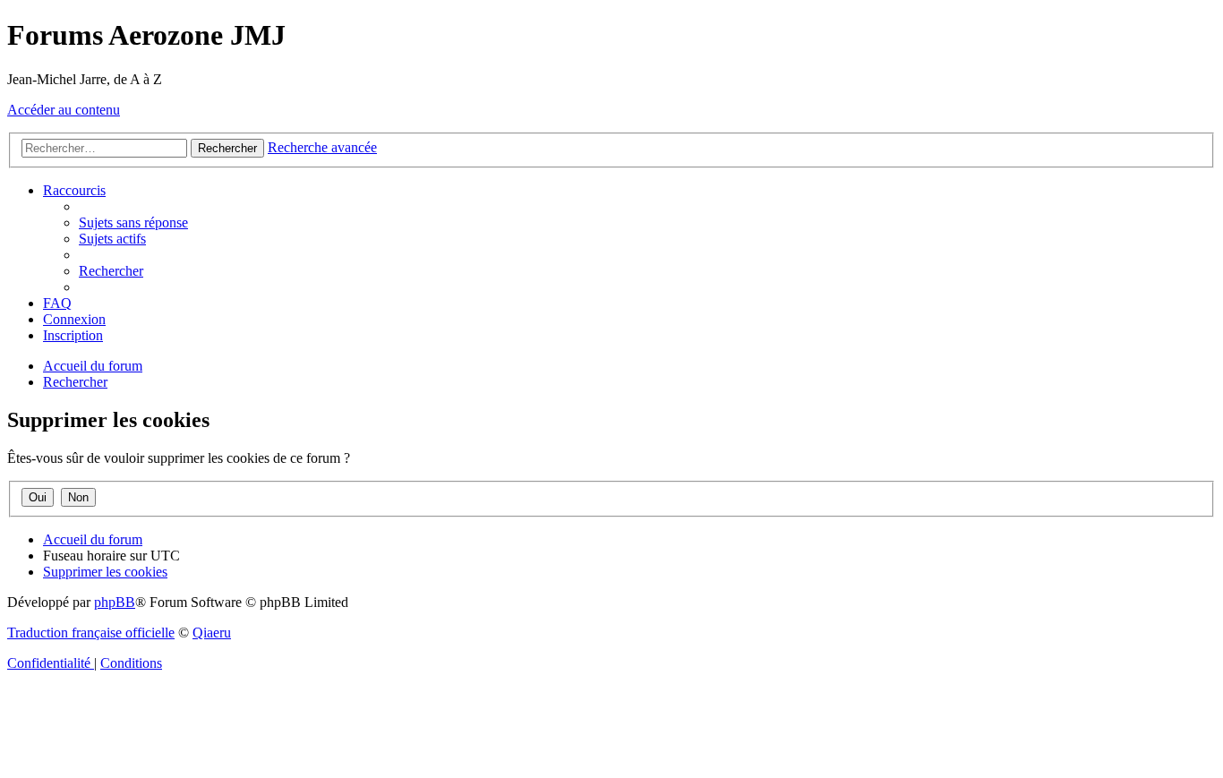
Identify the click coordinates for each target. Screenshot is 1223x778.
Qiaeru (211, 632)
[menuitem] (133, 222)
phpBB (114, 602)
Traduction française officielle (91, 632)
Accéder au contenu (63, 109)
